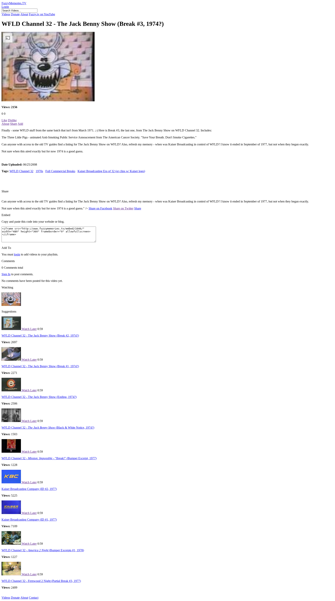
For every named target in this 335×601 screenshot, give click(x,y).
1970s (39, 171)
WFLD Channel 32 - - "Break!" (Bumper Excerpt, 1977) (49, 458)
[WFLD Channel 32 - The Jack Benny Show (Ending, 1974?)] (12, 390)
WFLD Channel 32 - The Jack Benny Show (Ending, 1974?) (39, 397)
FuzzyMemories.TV (14, 3)
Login (5, 6)
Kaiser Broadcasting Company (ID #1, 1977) (29, 519)
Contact (33, 597)
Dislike (12, 120)
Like (4, 120)
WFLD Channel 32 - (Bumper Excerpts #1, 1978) (43, 550)
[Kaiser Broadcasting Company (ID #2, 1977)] (12, 482)
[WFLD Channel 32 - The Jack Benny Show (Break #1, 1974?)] (12, 359)
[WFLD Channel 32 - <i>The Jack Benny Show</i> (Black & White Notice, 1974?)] (12, 421)
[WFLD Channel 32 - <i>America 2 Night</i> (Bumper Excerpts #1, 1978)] (12, 543)
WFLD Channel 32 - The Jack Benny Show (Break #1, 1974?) (40, 366)
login (17, 254)
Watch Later (29, 329)
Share (13, 123)
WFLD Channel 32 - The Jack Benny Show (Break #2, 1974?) (40, 335)
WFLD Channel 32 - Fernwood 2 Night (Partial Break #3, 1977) (41, 581)
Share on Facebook (100, 208)
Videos (6, 14)
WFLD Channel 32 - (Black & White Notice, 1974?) (48, 427)
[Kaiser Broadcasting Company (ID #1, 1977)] (12, 513)
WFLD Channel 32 (21, 171)
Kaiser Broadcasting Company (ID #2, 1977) (29, 489)
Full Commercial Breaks (60, 171)
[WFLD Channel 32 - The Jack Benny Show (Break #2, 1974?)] (12, 329)
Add (20, 123)
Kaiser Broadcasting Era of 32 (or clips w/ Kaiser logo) (111, 171)
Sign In (6, 274)
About (24, 14)
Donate (15, 14)
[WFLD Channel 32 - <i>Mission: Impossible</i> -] (12, 451)
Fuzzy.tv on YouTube (42, 14)
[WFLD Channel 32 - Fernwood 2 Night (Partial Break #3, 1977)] (12, 574)
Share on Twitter (123, 208)
